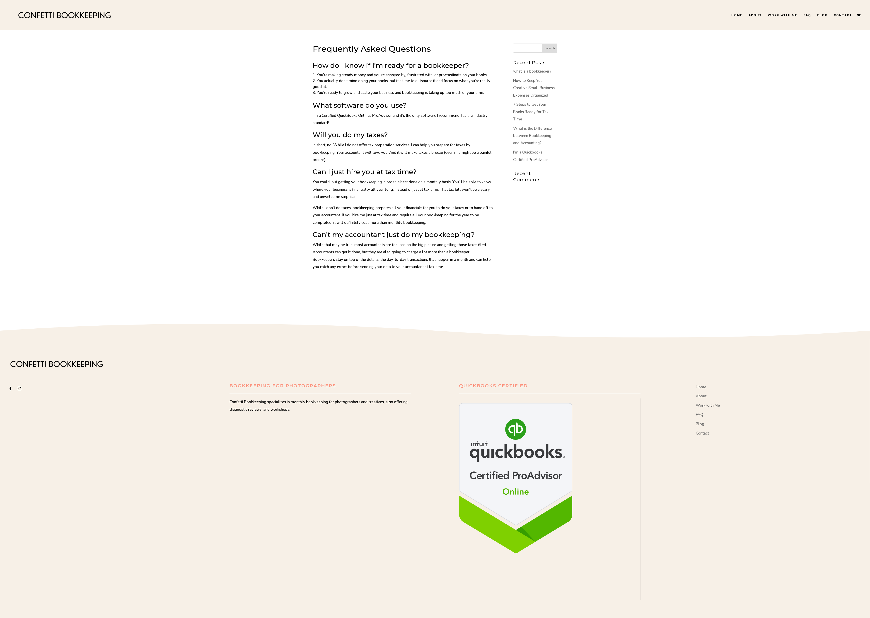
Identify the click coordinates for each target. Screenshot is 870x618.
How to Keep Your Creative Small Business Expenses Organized (534, 88)
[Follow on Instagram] (19, 388)
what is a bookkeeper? (532, 71)
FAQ (807, 15)
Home (736, 15)
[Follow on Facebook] (10, 388)
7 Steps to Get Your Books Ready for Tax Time (531, 112)
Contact (843, 15)
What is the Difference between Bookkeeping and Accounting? (532, 136)
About (755, 15)
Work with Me (782, 15)
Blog (822, 15)
